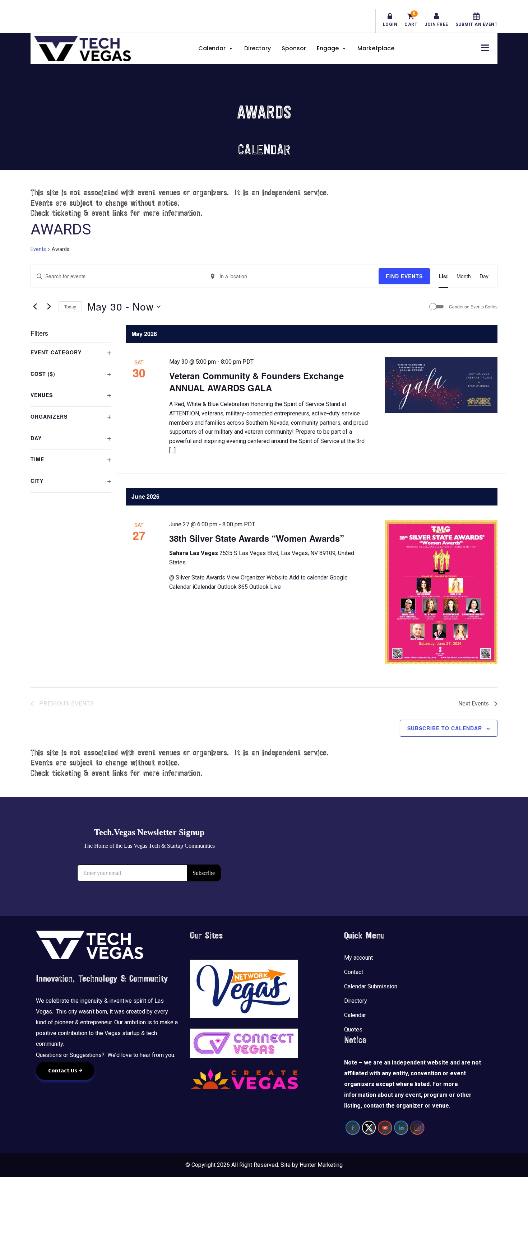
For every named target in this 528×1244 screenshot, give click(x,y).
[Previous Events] (35, 306)
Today (70, 306)
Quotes (353, 1029)
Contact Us (63, 1070)
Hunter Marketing (321, 1164)
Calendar (212, 48)
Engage (328, 48)
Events (38, 249)
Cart (410, 20)
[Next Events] (49, 306)
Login (390, 24)
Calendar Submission (370, 986)
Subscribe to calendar (444, 728)
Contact (353, 972)
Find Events (404, 276)
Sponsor (294, 48)
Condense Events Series (473, 306)
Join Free (436, 24)
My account (358, 957)
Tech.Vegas (82, 48)
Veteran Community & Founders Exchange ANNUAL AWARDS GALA (256, 381)
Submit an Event (476, 24)
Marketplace (375, 48)
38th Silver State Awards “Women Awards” (256, 538)
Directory (257, 48)
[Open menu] (483, 46)
